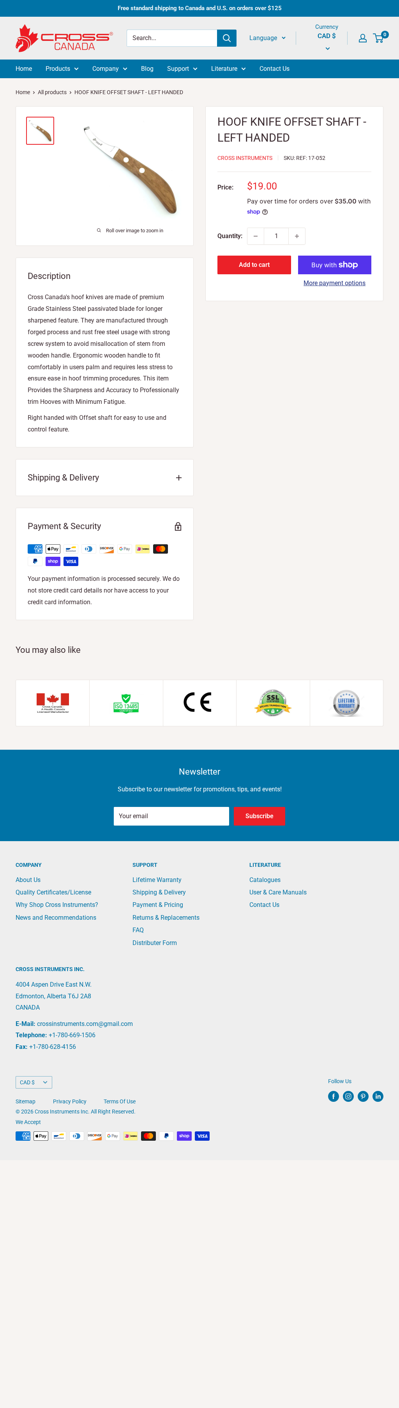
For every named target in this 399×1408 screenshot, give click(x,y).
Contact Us (275, 68)
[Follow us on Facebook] (333, 1096)
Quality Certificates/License (53, 892)
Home (24, 68)
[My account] (363, 38)
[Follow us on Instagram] (348, 1096)
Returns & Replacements (166, 917)
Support (178, 68)
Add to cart (254, 264)
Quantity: (229, 236)
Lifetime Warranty (157, 880)
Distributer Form (154, 943)
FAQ (138, 930)
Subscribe (259, 816)
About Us (28, 880)
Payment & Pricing (157, 904)
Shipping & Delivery (159, 892)
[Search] (227, 38)
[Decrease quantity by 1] (255, 236)
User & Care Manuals (278, 892)
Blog (147, 68)
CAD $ (27, 1082)
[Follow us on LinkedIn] (378, 1096)
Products (58, 68)
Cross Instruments (244, 158)
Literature (224, 68)
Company (105, 68)
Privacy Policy (70, 1101)
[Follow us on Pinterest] (363, 1096)
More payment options (334, 283)
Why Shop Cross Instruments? (57, 904)
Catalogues (265, 880)
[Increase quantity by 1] (297, 236)
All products (52, 92)
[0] (378, 38)
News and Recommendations (56, 917)
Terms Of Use (120, 1101)
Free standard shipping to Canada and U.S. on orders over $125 (200, 8)
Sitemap (25, 1101)
